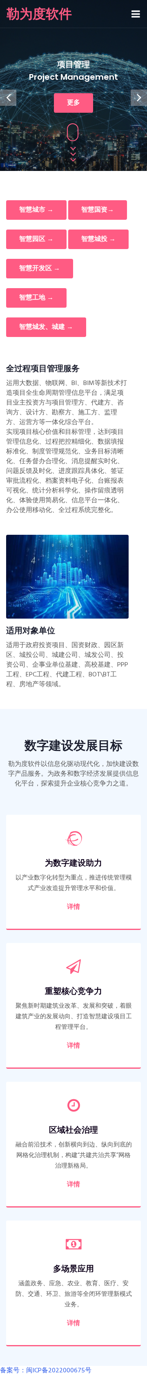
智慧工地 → (36, 298)
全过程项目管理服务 (43, 368)
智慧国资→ (97, 210)
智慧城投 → (98, 239)
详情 (73, 907)
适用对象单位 (30, 630)
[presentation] (8, 98)
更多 (73, 103)
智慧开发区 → (39, 268)
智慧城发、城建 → (46, 327)
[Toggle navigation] (135, 14)
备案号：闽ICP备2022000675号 (45, 1370)
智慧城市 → (36, 210)
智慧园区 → (36, 239)
